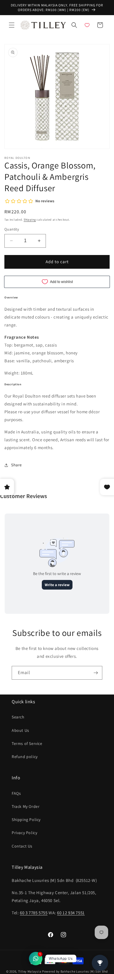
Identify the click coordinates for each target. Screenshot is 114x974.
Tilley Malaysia (30, 971)
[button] (11, 25)
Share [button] (16, 464)
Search (18, 717)
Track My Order (25, 806)
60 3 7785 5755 (33, 912)
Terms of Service (27, 743)
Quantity (11, 229)
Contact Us (22, 846)
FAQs (16, 793)
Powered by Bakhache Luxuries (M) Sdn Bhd (75, 971)
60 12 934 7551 (70, 912)
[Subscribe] (95, 673)
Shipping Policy (26, 819)
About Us (20, 730)
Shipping (30, 219)
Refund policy (25, 756)
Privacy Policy (24, 832)
